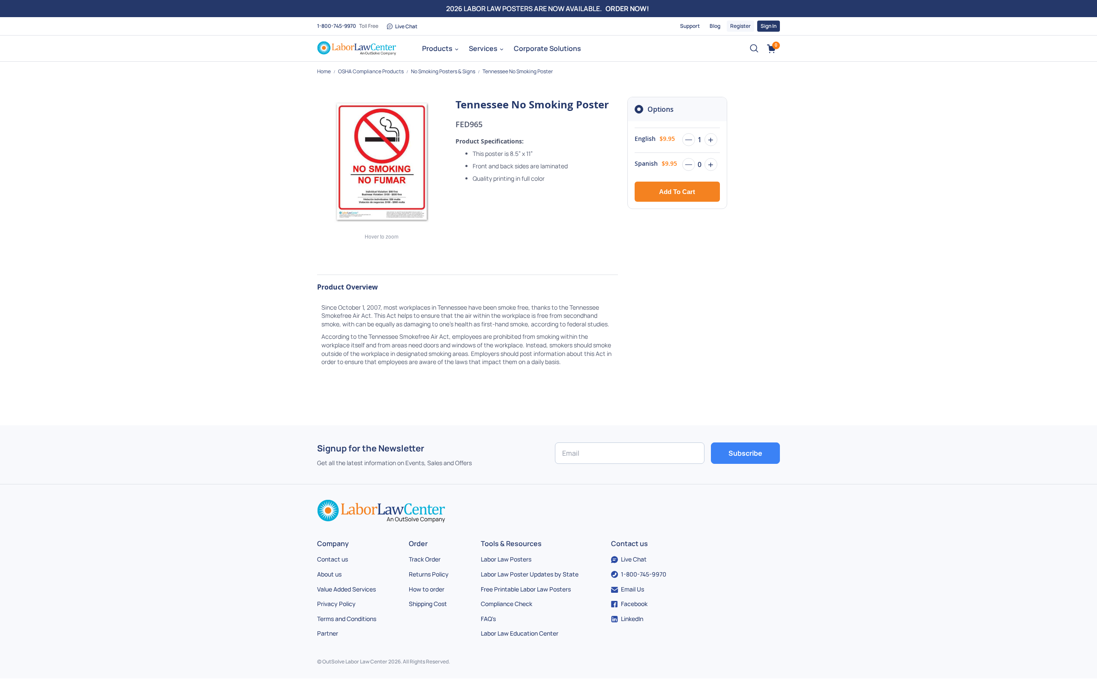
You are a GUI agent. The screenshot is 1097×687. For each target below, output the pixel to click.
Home (324, 71)
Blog (715, 26)
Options (660, 109)
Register (740, 26)
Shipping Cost (428, 604)
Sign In (768, 26)
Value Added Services (346, 589)
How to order (426, 589)
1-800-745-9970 (336, 26)
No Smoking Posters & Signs (443, 71)
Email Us (632, 589)
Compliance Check (506, 604)
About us (329, 574)
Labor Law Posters (506, 559)
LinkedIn (632, 619)
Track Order (425, 559)
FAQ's (488, 619)
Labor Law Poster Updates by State (529, 574)
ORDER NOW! (627, 8)
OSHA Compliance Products (371, 71)
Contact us (332, 559)
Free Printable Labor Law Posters (526, 589)
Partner (327, 633)
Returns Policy (429, 574)
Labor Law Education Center (519, 633)
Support (690, 26)
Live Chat (406, 26)
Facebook (634, 604)
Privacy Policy (336, 604)
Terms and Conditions (346, 619)
